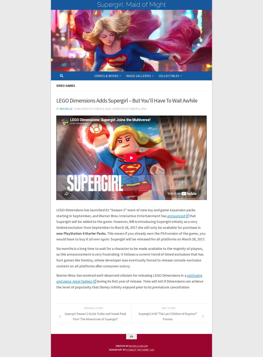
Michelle (66, 109)
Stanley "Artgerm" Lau (140, 349)
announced (176, 216)
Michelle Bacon (138, 346)
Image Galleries (138, 76)
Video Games (65, 86)
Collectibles (169, 76)
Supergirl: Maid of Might (131, 4)
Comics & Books (106, 76)
